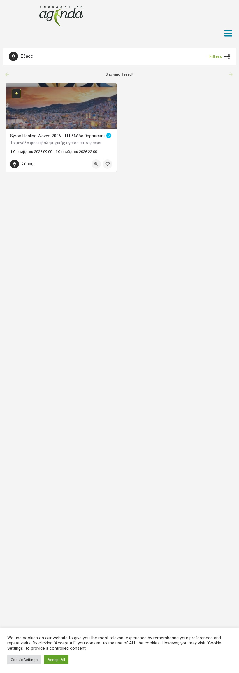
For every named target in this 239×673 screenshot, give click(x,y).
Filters (215, 56)
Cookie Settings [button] (24, 660)
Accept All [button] (56, 660)
